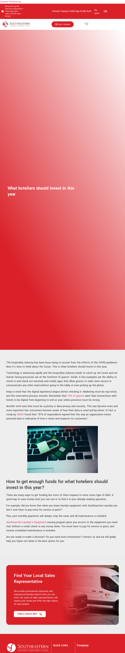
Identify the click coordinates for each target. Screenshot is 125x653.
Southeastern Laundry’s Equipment (26, 522)
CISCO (20, 414)
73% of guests (75, 396)
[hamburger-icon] (86, 24)
